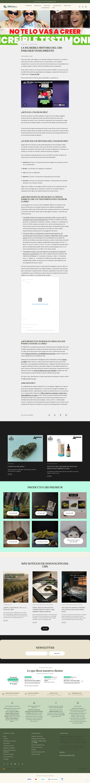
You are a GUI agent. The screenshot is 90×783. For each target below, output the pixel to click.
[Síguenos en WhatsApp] (22, 764)
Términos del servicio (8, 756)
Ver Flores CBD (41, 513)
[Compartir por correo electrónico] (66, 415)
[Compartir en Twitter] (55, 415)
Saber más (62, 752)
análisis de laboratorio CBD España (42, 604)
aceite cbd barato (52, 463)
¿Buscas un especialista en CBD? (67, 755)
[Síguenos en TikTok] (18, 764)
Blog (53, 7)
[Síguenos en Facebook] (4, 764)
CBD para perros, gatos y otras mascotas (73, 541)
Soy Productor (6, 743)
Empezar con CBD (36, 754)
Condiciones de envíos (8, 745)
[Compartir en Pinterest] (60, 415)
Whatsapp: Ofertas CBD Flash (38, 738)
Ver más (45, 628)
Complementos (45, 7)
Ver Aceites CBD (13, 513)
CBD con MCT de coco (29, 379)
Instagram (34, 749)
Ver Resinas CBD (13, 542)
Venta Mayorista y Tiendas (9, 741)
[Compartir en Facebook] (49, 415)
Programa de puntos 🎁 (37, 736)
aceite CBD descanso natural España (72, 604)
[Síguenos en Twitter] (7, 764)
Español (17, 768)
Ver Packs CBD (69, 513)
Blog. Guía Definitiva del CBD (38, 752)
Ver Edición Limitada (42, 542)
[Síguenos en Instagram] (11, 764)
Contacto (5, 738)
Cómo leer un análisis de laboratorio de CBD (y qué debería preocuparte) (44, 609)
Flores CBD (28, 5)
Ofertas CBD (67, 5)
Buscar (4, 736)
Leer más (10, 474)
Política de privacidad (8, 754)
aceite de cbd (33, 44)
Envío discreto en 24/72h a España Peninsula (46, 1)
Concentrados (57, 5)
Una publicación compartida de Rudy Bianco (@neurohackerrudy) (40, 330)
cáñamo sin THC (7, 604)
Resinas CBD (37, 5)
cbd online (11, 463)
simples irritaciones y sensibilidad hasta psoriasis (40, 354)
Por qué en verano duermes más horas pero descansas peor (73, 609)
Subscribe (56, 653)
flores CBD (62, 714)
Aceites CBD (47, 5)
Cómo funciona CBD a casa (38, 745)
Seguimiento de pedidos (9, 748)
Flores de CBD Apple (16, 466)
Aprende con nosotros (37, 747)
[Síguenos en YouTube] (15, 764)
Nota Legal (5, 759)
